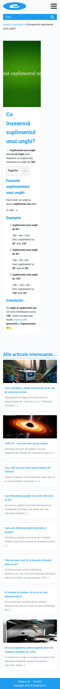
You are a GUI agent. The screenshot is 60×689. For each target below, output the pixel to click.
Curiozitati (17, 24)
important (18, 319)
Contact (37, 681)
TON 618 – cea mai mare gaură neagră (26, 443)
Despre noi (24, 681)
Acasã (6, 24)
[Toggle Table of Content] (23, 171)
